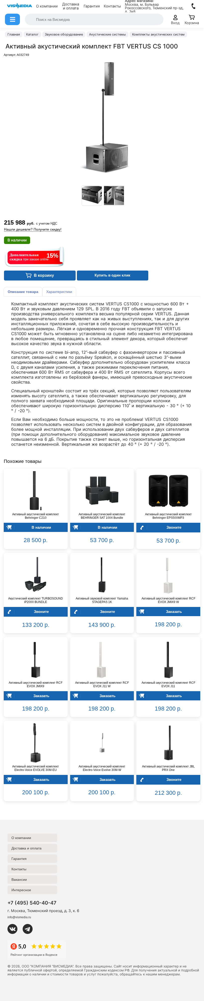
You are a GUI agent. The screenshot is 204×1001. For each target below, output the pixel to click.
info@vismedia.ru (19, 917)
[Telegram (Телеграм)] (30, 929)
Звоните (173, 527)
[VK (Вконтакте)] (14, 929)
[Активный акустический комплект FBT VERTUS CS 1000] (92, 195)
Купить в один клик (112, 275)
